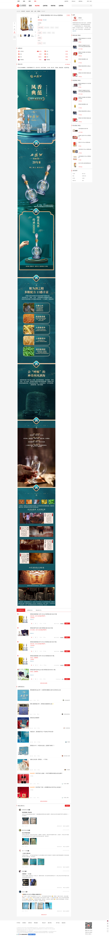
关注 (69, 15)
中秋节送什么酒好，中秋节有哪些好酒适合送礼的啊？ (46, 773)
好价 (24, 1)
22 (45, 623)
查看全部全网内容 (43, 801)
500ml (57, 27)
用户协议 (58, 922)
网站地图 (36, 922)
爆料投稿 (80, 1)
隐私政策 (63, 922)
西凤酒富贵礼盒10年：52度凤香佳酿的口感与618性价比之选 (45, 690)
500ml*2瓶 (40, 27)
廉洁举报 (49, 922)
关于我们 (18, 922)
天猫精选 (62, 623)
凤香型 (39, 37)
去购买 (67, 623)
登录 (88, 1)
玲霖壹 (68, 741)
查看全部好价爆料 (43, 683)
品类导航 (61, 5)
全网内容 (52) (29, 610)
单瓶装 (49, 32)
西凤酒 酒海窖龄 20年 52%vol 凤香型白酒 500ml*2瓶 (43, 614)
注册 (90, 1)
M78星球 (68, 769)
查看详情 (74, 31)
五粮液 (83, 178)
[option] (21, 35)
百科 (35, 1)
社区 (30, 1)
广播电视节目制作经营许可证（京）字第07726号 (25, 930)
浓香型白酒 (84, 175)
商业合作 (73, 1)
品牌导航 (45, 5)
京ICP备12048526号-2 (49, 927)
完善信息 (68, 64)
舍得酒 (74, 178)
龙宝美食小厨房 (67, 755)
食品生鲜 (28, 11)
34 (45, 665)
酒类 (32, 11)
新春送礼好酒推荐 (34, 717)
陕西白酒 (74, 180)
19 (45, 651)
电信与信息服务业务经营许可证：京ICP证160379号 (36, 927)
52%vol (39, 43)
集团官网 (66, 1)
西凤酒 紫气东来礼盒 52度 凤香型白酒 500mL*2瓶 (42, 669)
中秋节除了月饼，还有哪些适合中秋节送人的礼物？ (46, 787)
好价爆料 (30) (21, 610)
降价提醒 (44, 19)
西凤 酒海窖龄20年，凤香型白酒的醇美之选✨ (42, 703)
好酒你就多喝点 (67, 714)
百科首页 (23, 11)
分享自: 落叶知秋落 (67, 797)
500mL (52, 27)
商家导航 (53, 5)
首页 (19, 1)
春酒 (83, 180)
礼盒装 (39, 32)
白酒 (35, 11)
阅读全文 (32, 619)
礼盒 (53, 32)
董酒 (73, 175)
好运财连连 (67, 728)
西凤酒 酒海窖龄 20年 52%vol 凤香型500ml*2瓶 (42, 655)
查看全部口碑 (43, 914)
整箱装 (44, 32)
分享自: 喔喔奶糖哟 (67, 783)
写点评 (67, 805)
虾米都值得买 (67, 700)
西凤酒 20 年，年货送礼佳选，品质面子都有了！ (42, 745)
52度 (44, 43)
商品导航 (37, 5)
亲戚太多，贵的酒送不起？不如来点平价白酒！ (42, 731)
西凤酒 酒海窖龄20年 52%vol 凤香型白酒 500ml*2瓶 (43, 642)
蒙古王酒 (83, 173)
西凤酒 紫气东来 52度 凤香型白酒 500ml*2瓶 (41, 628)
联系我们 (24, 922)
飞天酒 (74, 173)
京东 (63, 679)
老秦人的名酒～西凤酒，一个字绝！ (39, 759)
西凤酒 (38, 11)
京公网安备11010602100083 (22, 927)
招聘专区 (30, 922)
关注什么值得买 (89, 932)
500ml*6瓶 (47, 27)
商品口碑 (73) (38, 610)
